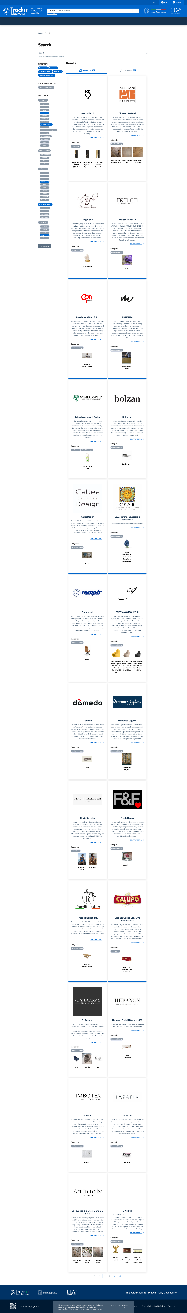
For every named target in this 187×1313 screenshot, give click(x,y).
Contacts (171, 1306)
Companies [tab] (88, 70)
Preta (127, 269)
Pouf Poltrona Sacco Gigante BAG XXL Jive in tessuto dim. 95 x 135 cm (116, 666)
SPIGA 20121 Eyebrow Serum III (87, 164)
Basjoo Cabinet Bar (127, 1056)
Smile (87, 564)
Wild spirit (92, 867)
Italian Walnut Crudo (127, 161)
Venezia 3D (127, 865)
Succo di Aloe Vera (87, 467)
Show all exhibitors (52, 14)
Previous (69, 160)
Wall (87, 767)
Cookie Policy (124, 1305)
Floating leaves (87, 1261)
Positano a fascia (81, 868)
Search (41, 53)
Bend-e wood (126, 464)
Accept (126, 1307)
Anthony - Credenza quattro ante (137, 1260)
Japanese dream (98, 1261)
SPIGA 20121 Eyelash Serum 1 (98, 164)
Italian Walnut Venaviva (138, 161)
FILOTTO (127, 1162)
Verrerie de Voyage (127, 768)
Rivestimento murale (126, 367)
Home (40, 33)
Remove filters (44, 246)
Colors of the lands (76, 1261)
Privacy (114, 1305)
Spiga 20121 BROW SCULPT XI (76, 164)
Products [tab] (130, 70)
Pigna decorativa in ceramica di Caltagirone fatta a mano (126, 556)
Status (87, 659)
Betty (76, 1067)
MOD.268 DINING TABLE (87, 966)
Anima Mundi (87, 266)
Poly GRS (87, 1162)
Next (106, 160)
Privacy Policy (147, 1306)
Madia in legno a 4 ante (87, 365)
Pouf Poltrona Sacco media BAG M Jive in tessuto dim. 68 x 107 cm (137, 665)
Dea (98, 1067)
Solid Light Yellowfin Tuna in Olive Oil (127, 969)
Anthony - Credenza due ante (126, 1260)
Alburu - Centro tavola (116, 1259)
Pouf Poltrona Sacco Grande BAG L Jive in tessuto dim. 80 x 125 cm (127, 665)
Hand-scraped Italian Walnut (116, 161)
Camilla (87, 1067)
